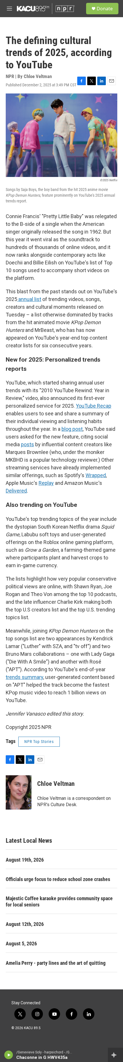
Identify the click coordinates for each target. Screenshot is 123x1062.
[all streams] (115, 1055)
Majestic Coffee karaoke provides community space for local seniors (59, 901)
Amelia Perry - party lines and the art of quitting (56, 963)
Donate (105, 8)
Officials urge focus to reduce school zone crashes (58, 879)
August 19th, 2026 (25, 860)
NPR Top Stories (39, 741)
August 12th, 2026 (25, 924)
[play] (8, 1055)
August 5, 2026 (21, 944)
